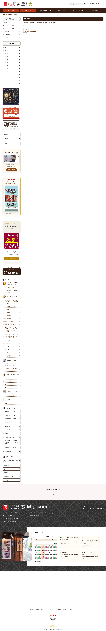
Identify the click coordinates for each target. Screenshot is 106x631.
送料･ (78, 10)
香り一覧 (12, 10)
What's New (61, 10)
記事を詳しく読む (11, 258)
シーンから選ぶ (29, 10)
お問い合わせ (95, 10)
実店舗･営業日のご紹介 (45, 10)
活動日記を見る (11, 169)
